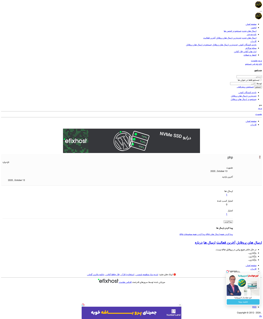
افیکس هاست (125, 282)
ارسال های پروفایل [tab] (249, 242)
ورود (260, 108)
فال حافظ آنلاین (112, 274)
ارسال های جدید (249, 31)
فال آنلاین (238, 51)
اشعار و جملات (250, 55)
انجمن (253, 27)
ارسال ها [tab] (209, 242)
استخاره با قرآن (127, 274)
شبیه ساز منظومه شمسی (146, 274)
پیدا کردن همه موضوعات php (192, 234)
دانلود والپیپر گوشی (95, 274)
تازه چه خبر (251, 34)
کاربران (253, 41)
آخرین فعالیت (209, 38)
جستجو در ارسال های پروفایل (199, 45)
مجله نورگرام (250, 48)
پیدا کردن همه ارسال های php (219, 234)
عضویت (258, 114)
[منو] (261, 11)
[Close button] (258, 271)
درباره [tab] (199, 242)
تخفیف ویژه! (243, 301)
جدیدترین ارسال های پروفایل (228, 38)
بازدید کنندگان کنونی (247, 45)
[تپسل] (83, 305)
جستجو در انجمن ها (232, 31)
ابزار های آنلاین (249, 51)
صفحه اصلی (251, 24)
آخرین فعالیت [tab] (225, 242)
